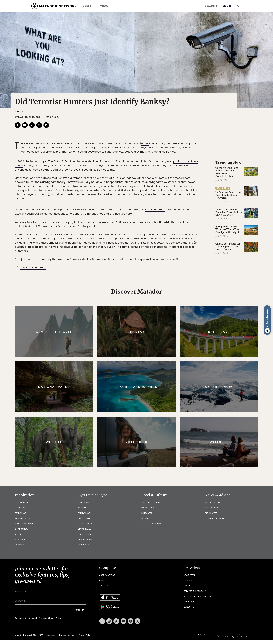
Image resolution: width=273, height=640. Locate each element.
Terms (140, 339)
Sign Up (165, 332)
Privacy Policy (153, 339)
